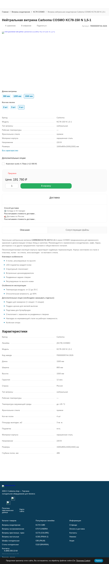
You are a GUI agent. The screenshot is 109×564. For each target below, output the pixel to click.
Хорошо (99, 561)
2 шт (5, 107)
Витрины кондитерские (21, 12)
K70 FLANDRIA (42, 529)
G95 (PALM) (40, 541)
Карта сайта (22, 510)
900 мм (6, 96)
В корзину (46, 186)
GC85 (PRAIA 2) (42, 537)
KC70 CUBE (40, 525)
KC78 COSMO (39, 12)
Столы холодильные (10, 545)
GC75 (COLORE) (42, 533)
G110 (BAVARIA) (42, 545)
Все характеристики (10, 150)
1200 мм (17, 96)
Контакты (73, 533)
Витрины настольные (10, 537)
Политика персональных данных (8, 510)
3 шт (13, 107)
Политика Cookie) (83, 561)
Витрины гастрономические (13, 529)
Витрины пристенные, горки (13, 533)
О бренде (73, 525)
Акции (71, 541)
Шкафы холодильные (10, 541)
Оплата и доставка (77, 529)
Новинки (72, 537)
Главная (5, 12)
